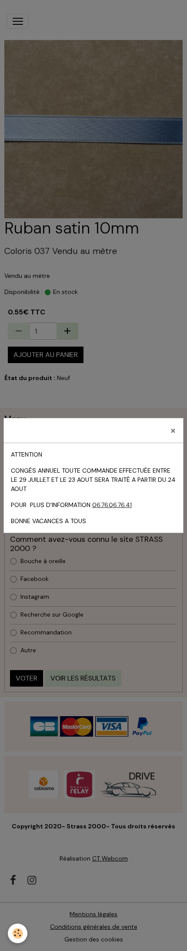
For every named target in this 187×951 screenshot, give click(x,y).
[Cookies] (17, 933)
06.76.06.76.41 (112, 505)
